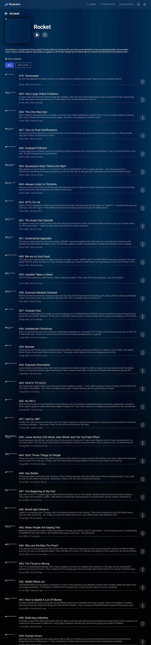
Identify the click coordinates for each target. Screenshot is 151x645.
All (9, 65)
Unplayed (23, 65)
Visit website (14, 59)
